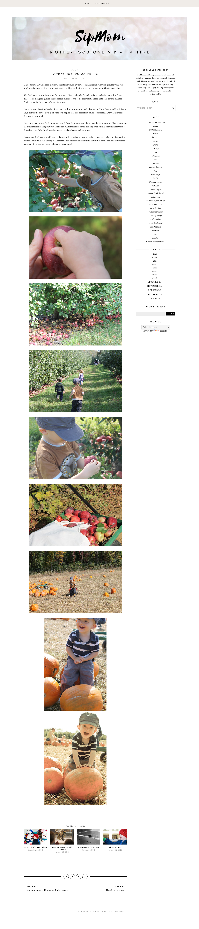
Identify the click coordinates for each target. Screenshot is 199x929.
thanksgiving (155, 226)
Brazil (155, 133)
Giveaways (155, 174)
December (153, 282)
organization (155, 208)
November (153, 286)
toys (155, 234)
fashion (156, 163)
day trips (75, 70)
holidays (155, 185)
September (153, 294)
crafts (155, 144)
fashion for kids (155, 167)
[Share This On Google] (85, 876)
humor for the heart (156, 193)
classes (155, 141)
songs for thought (155, 223)
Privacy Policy (156, 215)
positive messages (156, 211)
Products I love (156, 219)
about (155, 126)
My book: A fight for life (155, 200)
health (155, 178)
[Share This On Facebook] (66, 876)
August (153, 298)
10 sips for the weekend (155, 122)
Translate (164, 331)
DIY (155, 152)
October (153, 290)
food (155, 171)
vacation (155, 238)
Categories (101, 3)
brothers (155, 137)
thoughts (155, 230)
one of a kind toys (156, 204)
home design (156, 189)
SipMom (93, 911)
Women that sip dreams (155, 241)
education (156, 156)
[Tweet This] (72, 876)
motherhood (155, 197)
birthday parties (155, 129)
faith (155, 159)
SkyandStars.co (117, 911)
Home (88, 3)
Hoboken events (155, 182)
